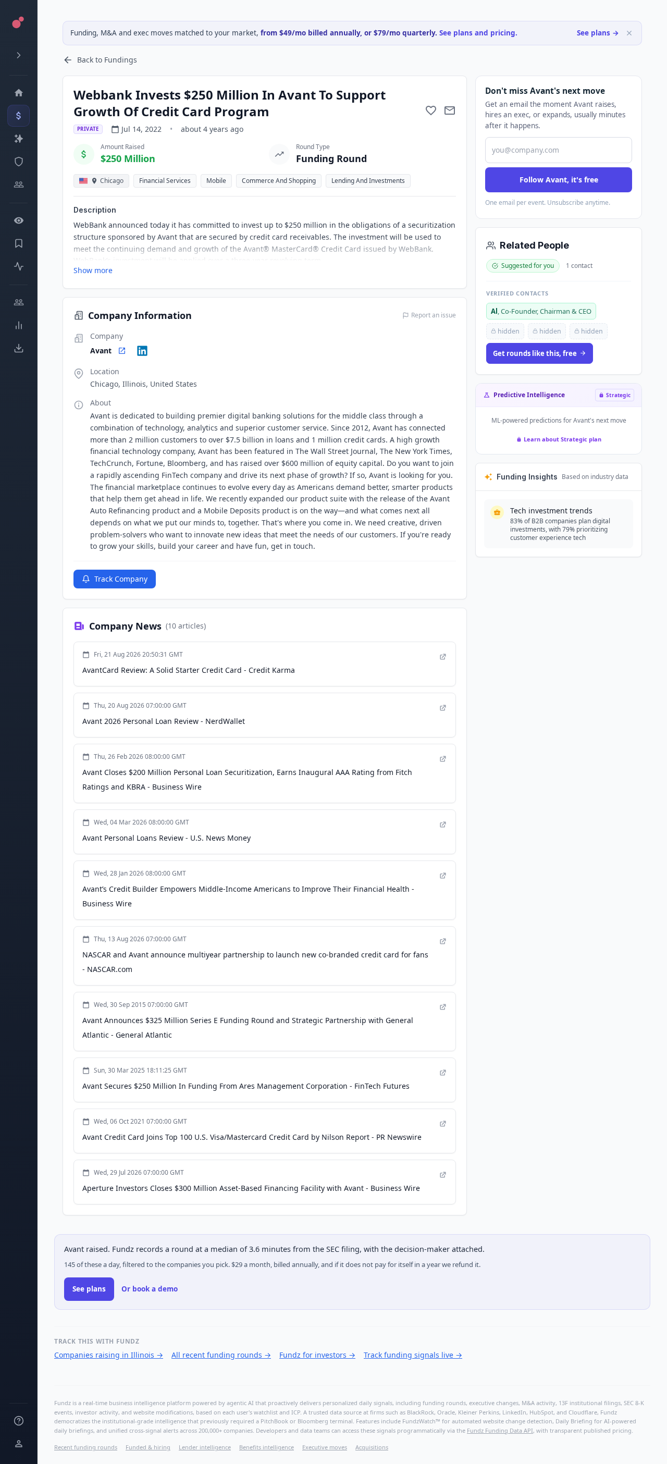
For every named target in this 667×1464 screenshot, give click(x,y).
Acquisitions (371, 1447)
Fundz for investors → (317, 1355)
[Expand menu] (18, 55)
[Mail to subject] (449, 110)
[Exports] (18, 348)
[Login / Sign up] (18, 1444)
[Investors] (18, 184)
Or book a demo (149, 1289)
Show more (93, 270)
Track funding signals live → (413, 1355)
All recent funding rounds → (221, 1355)
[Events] (18, 116)
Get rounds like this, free (535, 353)
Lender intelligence (205, 1447)
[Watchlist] (18, 220)
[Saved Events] (18, 243)
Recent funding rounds (85, 1447)
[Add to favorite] (431, 110)
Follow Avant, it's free (559, 179)
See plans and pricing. (478, 33)
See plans (89, 1289)
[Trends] (18, 325)
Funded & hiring (148, 1447)
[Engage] (18, 302)
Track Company (120, 579)
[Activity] (18, 266)
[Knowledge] (18, 1421)
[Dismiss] (629, 33)
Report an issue (433, 315)
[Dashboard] (18, 93)
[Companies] (18, 139)
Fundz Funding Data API (500, 1430)
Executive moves (324, 1447)
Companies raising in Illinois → (108, 1355)
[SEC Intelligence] (18, 162)
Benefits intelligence (266, 1447)
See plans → (598, 33)
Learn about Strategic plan (562, 439)
